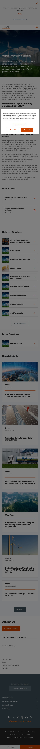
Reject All (13, 130)
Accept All (27, 130)
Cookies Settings (19, 125)
